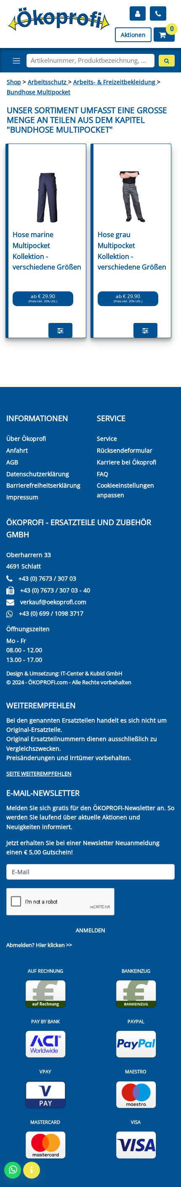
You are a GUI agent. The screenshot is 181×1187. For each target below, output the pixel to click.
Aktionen (133, 35)
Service (107, 439)
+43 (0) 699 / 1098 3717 (51, 613)
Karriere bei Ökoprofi (126, 462)
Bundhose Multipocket (38, 92)
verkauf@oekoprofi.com (53, 602)
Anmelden (90, 930)
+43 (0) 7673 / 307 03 (47, 578)
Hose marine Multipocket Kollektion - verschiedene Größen (47, 251)
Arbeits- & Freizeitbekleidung (115, 82)
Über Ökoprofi (26, 439)
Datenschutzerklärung (37, 474)
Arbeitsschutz (48, 82)
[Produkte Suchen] (167, 61)
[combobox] (90, 60)
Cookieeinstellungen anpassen (125, 490)
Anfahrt (17, 450)
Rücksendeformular (124, 450)
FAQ (102, 474)
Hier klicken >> (54, 945)
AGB (12, 462)
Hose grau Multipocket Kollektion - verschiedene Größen (132, 251)
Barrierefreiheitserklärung (43, 485)
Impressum (22, 497)
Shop (14, 82)
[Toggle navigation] (16, 60)
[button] (164, 34)
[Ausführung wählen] (60, 330)
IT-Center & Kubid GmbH (91, 673)
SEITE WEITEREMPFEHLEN (39, 773)
